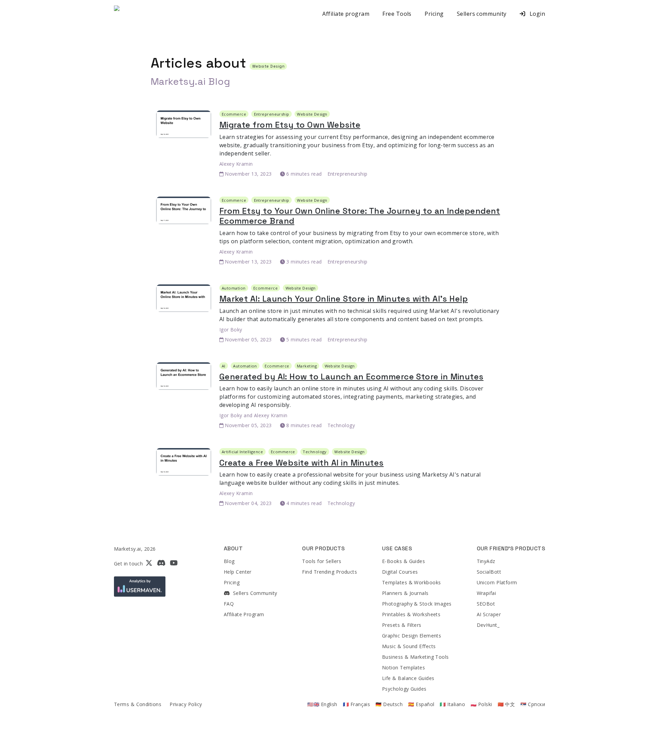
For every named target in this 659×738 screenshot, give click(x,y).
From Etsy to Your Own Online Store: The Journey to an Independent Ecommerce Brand (359, 216)
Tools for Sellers (321, 561)
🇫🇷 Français (356, 704)
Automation (234, 288)
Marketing (307, 365)
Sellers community (482, 13)
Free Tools (397, 13)
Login (536, 13)
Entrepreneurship (271, 114)
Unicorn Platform (497, 582)
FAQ (229, 603)
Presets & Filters (401, 625)
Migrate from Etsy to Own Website (289, 124)
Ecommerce (234, 114)
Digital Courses (400, 572)
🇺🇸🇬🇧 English (322, 704)
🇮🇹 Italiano (452, 704)
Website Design (312, 114)
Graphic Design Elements (411, 635)
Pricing (434, 13)
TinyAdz (486, 561)
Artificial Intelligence (242, 451)
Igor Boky (230, 329)
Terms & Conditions (137, 704)
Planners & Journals (405, 593)
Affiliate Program (244, 614)
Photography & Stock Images (417, 603)
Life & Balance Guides (408, 678)
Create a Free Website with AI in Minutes (301, 462)
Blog (229, 561)
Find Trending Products (329, 572)
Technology (341, 425)
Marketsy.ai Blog (190, 81)
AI (224, 365)
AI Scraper (489, 614)
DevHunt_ (488, 625)
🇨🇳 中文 (506, 704)
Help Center (238, 572)
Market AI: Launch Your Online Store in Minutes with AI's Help (343, 298)
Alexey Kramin (236, 164)
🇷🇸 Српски (532, 704)
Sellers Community (254, 593)
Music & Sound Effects (409, 646)
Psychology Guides (404, 689)
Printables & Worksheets (411, 614)
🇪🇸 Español (421, 704)
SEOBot (486, 603)
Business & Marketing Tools (415, 657)
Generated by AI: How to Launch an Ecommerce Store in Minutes (351, 376)
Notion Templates (403, 667)
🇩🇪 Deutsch (389, 704)
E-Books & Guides (403, 561)
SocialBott (489, 572)
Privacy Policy (186, 704)
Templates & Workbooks (411, 582)
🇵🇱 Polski (481, 704)
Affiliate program (345, 13)
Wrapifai (486, 593)
